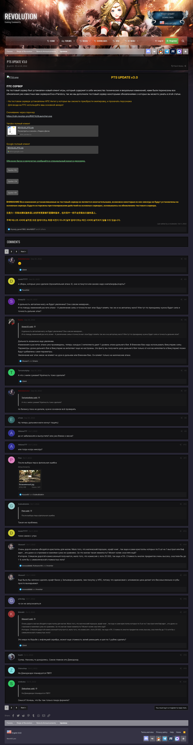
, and (37, 566)
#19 (185, 668)
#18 (185, 655)
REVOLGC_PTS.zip (26, 127)
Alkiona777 (22, 431)
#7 (185, 391)
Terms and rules (147, 732)
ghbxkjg (21, 599)
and (30, 361)
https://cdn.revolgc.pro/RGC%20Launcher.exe (29, 116)
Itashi (20, 655)
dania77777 (23, 279)
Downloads (102, 40)
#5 (185, 320)
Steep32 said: (27, 327)
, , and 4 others (28, 229)
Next (23, 251)
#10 (185, 445)
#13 (185, 531)
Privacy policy (161, 732)
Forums (68, 40)
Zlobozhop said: (28, 688)
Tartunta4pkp (24, 370)
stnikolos (22, 682)
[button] (57, 41)
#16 (185, 599)
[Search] (183, 41)
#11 (185, 458)
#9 (185, 431)
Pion (20, 458)
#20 (185, 682)
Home (52, 40)
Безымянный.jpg (26, 484)
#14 (185, 544)
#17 (185, 612)
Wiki (117, 40)
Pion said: (26, 511)
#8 (185, 418)
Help (172, 732)
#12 (185, 504)
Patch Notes (178, 66)
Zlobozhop (22, 668)
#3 (185, 279)
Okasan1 (21, 544)
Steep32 (21, 299)
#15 (185, 575)
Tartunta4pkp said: (30, 398)
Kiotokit (21, 612)
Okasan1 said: (27, 619)
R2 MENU (131, 40)
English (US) (170, 24)
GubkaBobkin (23, 504)
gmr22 (11, 66)
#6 (185, 370)
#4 (185, 299)
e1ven (20, 418)
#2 (185, 259)
